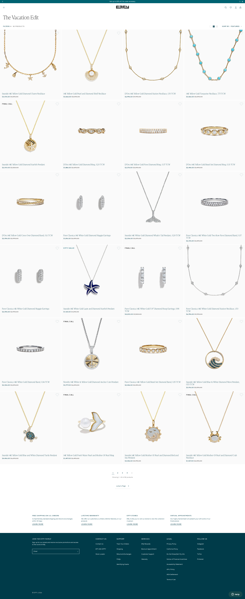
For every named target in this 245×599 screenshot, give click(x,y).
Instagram (200, 544)
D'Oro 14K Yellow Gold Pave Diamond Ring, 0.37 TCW (147, 164)
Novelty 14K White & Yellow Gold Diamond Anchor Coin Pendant (91, 382)
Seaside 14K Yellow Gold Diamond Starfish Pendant (23, 164)
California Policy (172, 549)
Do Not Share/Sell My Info (176, 554)
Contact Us (99, 544)
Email (35, 551)
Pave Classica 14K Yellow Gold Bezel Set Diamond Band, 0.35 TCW (153, 382)
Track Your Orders (123, 544)
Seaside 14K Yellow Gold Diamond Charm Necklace (23, 93)
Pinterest (200, 559)
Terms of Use (171, 580)
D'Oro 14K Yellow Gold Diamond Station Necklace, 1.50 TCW (150, 93)
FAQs (118, 559)
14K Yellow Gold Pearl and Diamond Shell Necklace (84, 93)
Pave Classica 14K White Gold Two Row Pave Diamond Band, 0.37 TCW (214, 236)
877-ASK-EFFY (101, 549)
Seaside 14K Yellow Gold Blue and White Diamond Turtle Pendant (29, 455)
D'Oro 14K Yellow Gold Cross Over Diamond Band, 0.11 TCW (27, 235)
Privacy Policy (171, 544)
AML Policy (171, 569)
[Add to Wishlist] (57, 33)
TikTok (199, 554)
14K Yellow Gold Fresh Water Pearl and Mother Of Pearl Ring (88, 455)
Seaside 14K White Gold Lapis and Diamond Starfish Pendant (88, 308)
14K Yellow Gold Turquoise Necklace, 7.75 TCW (206, 93)
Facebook (200, 549)
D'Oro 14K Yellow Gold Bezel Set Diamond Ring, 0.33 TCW (210, 164)
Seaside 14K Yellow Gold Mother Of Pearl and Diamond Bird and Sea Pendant (152, 456)
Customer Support (147, 554)
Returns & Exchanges (124, 554)
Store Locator (100, 554)
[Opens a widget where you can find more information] (235, 594)
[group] (122, 1)
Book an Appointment (148, 549)
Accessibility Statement (175, 564)
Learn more (37, 524)
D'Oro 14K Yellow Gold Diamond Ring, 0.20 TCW (84, 164)
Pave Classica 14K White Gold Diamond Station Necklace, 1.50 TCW (212, 309)
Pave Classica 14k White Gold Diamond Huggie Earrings (87, 235)
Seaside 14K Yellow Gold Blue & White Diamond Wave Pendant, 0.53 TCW (213, 383)
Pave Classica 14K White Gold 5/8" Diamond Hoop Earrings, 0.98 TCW (152, 309)
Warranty (144, 559)
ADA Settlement (172, 574)
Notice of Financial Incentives (177, 559)
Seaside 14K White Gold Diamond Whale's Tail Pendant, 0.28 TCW (152, 235)
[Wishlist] (231, 7)
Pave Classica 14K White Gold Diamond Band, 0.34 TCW (26, 382)
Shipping (120, 549)
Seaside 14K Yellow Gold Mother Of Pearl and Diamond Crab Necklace (211, 456)
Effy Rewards (145, 544)
